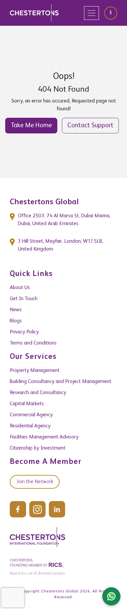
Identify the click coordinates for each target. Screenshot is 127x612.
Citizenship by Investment (37, 448)
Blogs (16, 321)
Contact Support (90, 125)
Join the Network (34, 481)
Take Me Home (31, 125)
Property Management (35, 370)
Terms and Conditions (33, 343)
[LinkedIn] (57, 509)
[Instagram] (37, 509)
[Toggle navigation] (91, 13)
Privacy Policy (24, 332)
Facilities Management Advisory (44, 437)
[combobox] (113, 13)
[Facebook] (18, 509)
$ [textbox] (110, 12)
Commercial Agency (31, 415)
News (16, 310)
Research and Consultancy (38, 392)
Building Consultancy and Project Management (60, 381)
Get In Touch (23, 298)
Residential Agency (30, 426)
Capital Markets (27, 403)
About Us (20, 287)
